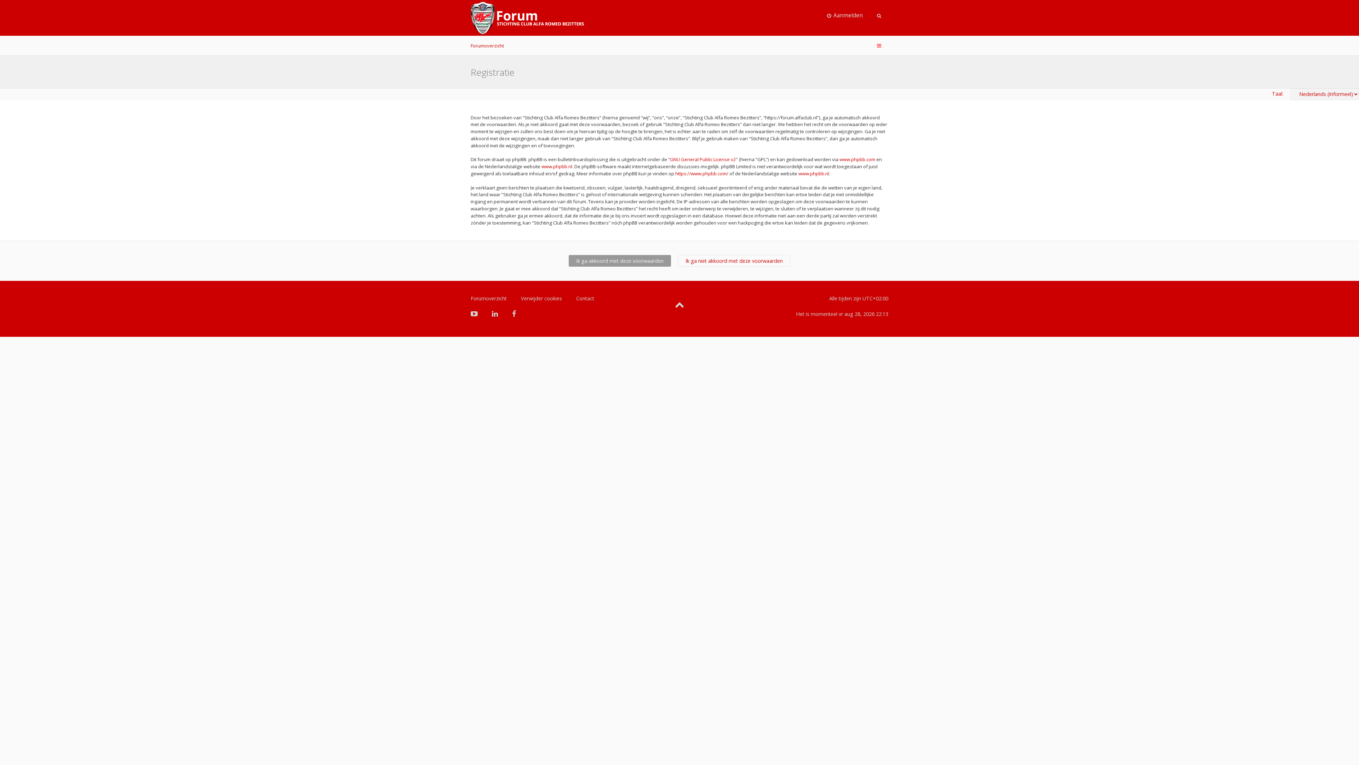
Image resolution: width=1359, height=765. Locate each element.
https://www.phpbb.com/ (701, 173)
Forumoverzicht (487, 45)
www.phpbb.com (857, 159)
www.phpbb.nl (556, 166)
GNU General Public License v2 (703, 159)
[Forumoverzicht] (527, 18)
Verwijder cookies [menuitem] (541, 298)
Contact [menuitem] (585, 298)
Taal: (1277, 93)
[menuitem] (845, 15)
